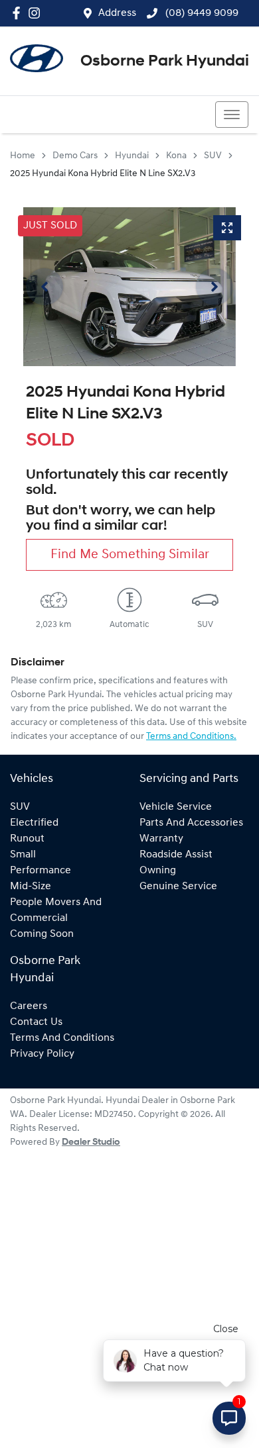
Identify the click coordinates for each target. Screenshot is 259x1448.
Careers (28, 1006)
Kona (176, 156)
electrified (34, 823)
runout (27, 839)
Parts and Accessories (191, 823)
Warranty (161, 839)
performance (40, 870)
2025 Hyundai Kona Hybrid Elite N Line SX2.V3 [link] (102, 174)
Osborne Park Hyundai (164, 62)
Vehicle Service (175, 807)
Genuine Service (178, 886)
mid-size (30, 886)
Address (117, 13)
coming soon (42, 934)
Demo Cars (75, 156)
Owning (157, 870)
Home (22, 156)
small (23, 854)
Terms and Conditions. (191, 737)
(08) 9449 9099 (200, 13)
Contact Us (36, 1022)
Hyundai (132, 156)
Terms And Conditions (62, 1038)
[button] (231, 114)
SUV (213, 156)
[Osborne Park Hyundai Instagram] (37, 13)
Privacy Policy (42, 1054)
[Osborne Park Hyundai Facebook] (19, 13)
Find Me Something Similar (129, 554)
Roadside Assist (176, 854)
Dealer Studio (91, 1142)
